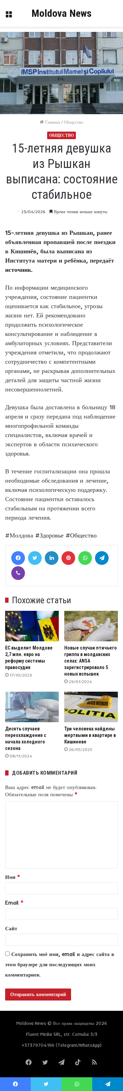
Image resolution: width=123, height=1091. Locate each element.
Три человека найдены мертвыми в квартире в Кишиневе (90, 735)
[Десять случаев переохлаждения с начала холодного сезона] (32, 707)
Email (14, 902)
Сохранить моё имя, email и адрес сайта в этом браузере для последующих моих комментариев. (59, 964)
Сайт (11, 928)
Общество (73, 122)
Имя (12, 877)
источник (18, 270)
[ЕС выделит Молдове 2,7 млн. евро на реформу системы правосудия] (32, 626)
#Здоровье (49, 535)
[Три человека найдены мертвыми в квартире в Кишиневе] (91, 707)
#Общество (81, 535)
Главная (52, 122)
